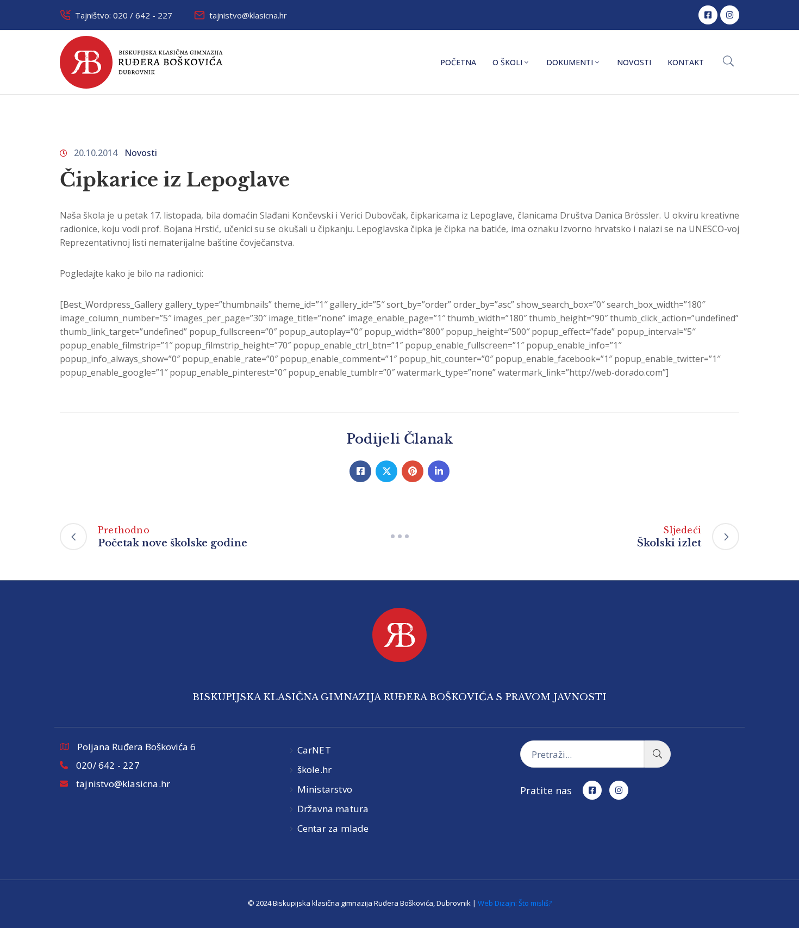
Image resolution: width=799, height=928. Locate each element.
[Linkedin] (439, 471)
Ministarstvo (324, 789)
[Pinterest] (412, 471)
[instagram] (729, 14)
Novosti (634, 62)
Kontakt (685, 62)
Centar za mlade (333, 828)
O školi (507, 62)
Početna (458, 62)
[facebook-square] (707, 14)
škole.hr (314, 769)
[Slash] (399, 536)
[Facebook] (360, 471)
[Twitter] (386, 471)
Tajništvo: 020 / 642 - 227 (123, 15)
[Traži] (657, 754)
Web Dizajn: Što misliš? (515, 903)
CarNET (314, 750)
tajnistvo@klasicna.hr (248, 15)
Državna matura (333, 808)
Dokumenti (569, 62)
